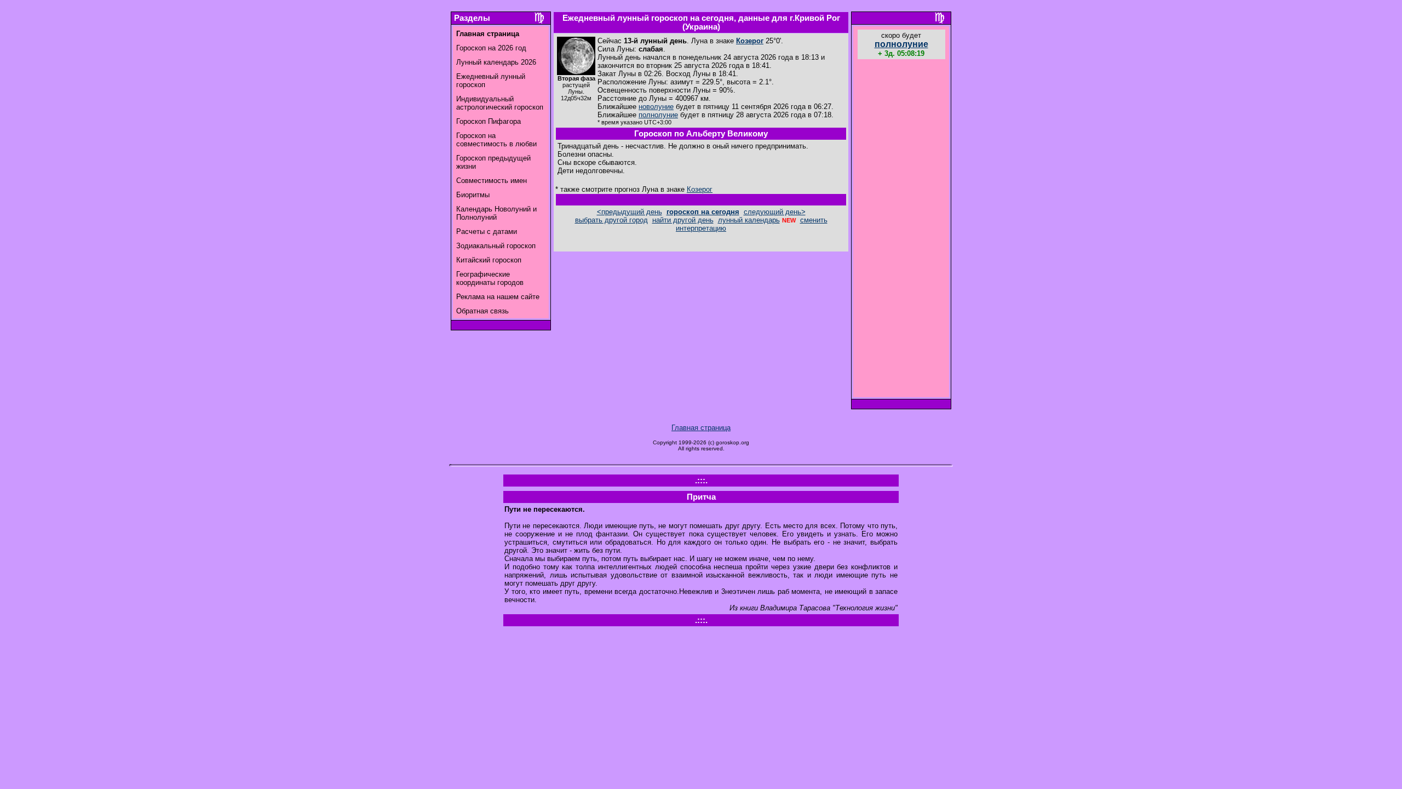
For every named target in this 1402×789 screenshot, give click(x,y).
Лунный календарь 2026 (496, 62)
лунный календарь (749, 220)
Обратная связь (482, 311)
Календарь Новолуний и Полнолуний (496, 213)
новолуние (656, 106)
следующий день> (775, 212)
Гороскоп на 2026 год (491, 48)
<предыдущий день (629, 212)
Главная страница (701, 428)
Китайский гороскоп (488, 260)
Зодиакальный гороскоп (496, 246)
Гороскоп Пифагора (488, 121)
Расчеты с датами (486, 231)
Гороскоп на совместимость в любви (496, 140)
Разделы (472, 18)
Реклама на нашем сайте (497, 297)
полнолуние (658, 115)
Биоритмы (473, 195)
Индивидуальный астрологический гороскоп (499, 103)
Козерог (749, 41)
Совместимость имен (491, 180)
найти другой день (683, 220)
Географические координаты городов (490, 278)
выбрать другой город (611, 220)
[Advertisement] (901, 229)
